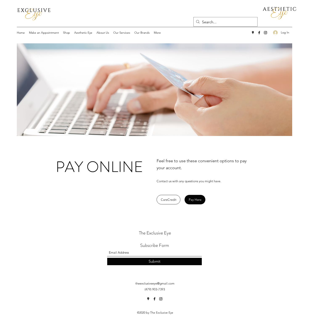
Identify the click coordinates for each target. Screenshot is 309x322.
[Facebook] (259, 33)
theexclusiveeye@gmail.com (154, 283)
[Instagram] (265, 33)
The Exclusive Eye (155, 233)
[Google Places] (253, 33)
